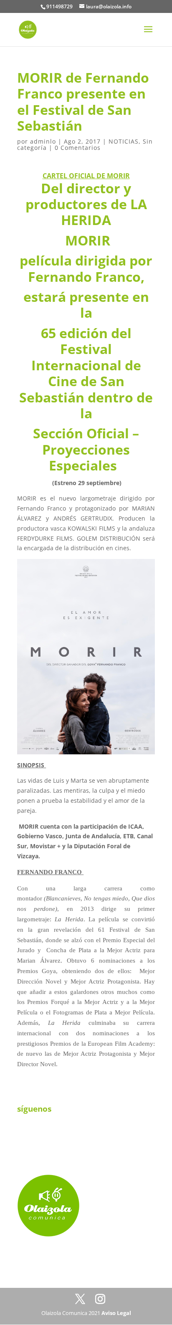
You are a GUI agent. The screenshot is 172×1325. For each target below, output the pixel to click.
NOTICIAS (124, 141)
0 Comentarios (78, 148)
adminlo (43, 141)
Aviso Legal (116, 1313)
